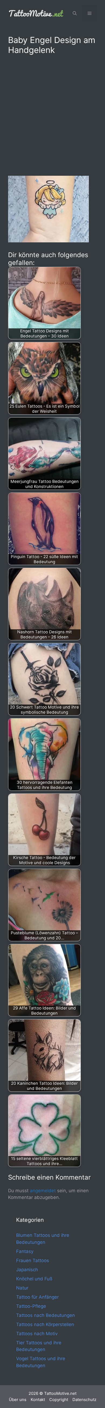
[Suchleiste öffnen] (74, 13)
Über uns (17, 1399)
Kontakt (38, 1399)
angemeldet (43, 1190)
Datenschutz (84, 1399)
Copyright (58, 1399)
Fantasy (24, 1251)
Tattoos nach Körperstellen (45, 1324)
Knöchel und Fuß (34, 1278)
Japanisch (27, 1269)
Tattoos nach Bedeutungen (45, 1315)
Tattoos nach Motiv (37, 1333)
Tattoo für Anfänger (37, 1297)
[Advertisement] (52, 114)
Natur (22, 1288)
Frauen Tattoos (32, 1260)
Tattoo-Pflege (31, 1306)
